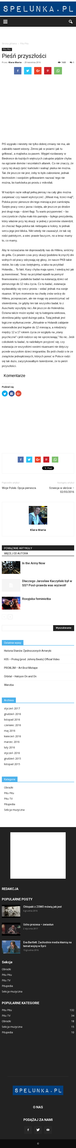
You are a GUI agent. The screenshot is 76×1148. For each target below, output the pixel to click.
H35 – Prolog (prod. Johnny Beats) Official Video (32, 659)
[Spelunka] (38, 8)
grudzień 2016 (12, 714)
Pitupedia (9, 804)
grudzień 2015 (12, 758)
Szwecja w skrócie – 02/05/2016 (61, 490)
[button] (71, 22)
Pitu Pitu (7, 49)
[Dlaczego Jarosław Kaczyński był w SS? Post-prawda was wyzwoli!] (11, 585)
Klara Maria (15, 62)
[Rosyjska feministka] (11, 603)
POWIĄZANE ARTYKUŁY (18, 548)
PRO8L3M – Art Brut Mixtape (21, 667)
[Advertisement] (38, 33)
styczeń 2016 (12, 753)
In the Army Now (33, 563)
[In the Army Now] (11, 567)
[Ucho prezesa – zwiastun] (11, 929)
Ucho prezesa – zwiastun (38, 924)
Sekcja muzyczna (14, 809)
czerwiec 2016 (12, 725)
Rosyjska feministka (36, 599)
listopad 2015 (12, 764)
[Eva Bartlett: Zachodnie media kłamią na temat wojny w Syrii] (11, 946)
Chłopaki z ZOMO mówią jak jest (42, 906)
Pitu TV (8, 798)
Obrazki (8, 787)
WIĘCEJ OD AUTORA (16, 553)
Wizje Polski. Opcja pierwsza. (19, 488)
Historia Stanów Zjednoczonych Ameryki (27, 650)
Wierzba (9, 684)
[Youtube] (48, 1130)
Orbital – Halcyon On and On (20, 676)
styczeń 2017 (12, 708)
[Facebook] (28, 1130)
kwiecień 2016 (12, 736)
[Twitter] (38, 1130)
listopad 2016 (12, 719)
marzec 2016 (12, 742)
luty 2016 (9, 747)
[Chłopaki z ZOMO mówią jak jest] (11, 911)
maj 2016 (9, 730)
